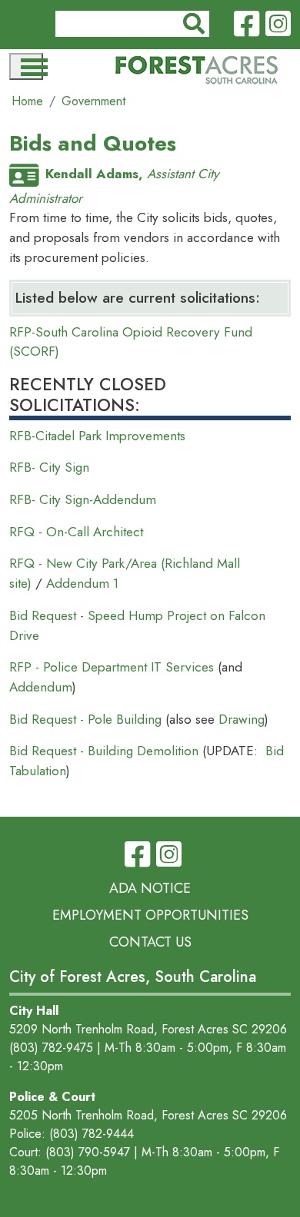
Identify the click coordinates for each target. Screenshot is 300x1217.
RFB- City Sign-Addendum (82, 499)
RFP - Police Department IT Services (111, 667)
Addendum (40, 687)
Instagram (278, 24)
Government (93, 101)
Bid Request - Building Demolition (103, 750)
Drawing (241, 719)
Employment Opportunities (150, 915)
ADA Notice (150, 888)
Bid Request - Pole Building (87, 719)
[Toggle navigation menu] (26, 66)
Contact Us (150, 942)
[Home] (196, 70)
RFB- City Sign (49, 467)
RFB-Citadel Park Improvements (97, 435)
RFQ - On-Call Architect (76, 531)
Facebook (246, 24)
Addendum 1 (82, 583)
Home (27, 101)
